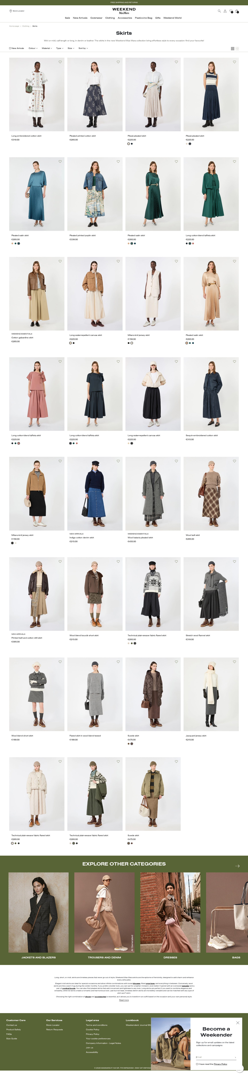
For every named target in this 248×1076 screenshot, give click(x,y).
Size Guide (11, 1039)
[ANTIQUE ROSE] (12, 243)
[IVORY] (128, 144)
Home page (14, 26)
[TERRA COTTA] (193, 243)
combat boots (68, 988)
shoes (88, 997)
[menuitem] (68, 19)
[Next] (237, 866)
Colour (32, 48)
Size (70, 48)
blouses (136, 983)
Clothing (25, 26)
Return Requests (54, 1030)
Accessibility (92, 1052)
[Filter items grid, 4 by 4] (232, 48)
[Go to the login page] (225, 11)
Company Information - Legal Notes (103, 1043)
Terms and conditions (96, 1025)
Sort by (82, 48)
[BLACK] (73, 343)
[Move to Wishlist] (60, 62)
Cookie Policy (92, 1030)
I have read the (213, 1064)
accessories (100, 997)
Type (58, 48)
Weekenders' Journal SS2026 (141, 1025)
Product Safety (13, 1030)
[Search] (219, 11)
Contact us (11, 1025)
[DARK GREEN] (15, 243)
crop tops (150, 983)
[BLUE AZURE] (19, 243)
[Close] (237, 1023)
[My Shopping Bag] (236, 11)
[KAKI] (132, 643)
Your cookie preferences (98, 1039)
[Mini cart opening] (240, 11)
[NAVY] (132, 144)
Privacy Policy (92, 1034)
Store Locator (52, 1025)
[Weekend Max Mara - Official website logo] (124, 11)
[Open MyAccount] (228, 11)
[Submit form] (235, 1057)
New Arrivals (18, 48)
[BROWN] (132, 744)
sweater (185, 986)
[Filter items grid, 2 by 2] (237, 48)
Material (46, 48)
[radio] (128, 144)
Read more (124, 1000)
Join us (89, 1048)
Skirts (34, 26)
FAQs (9, 1034)
